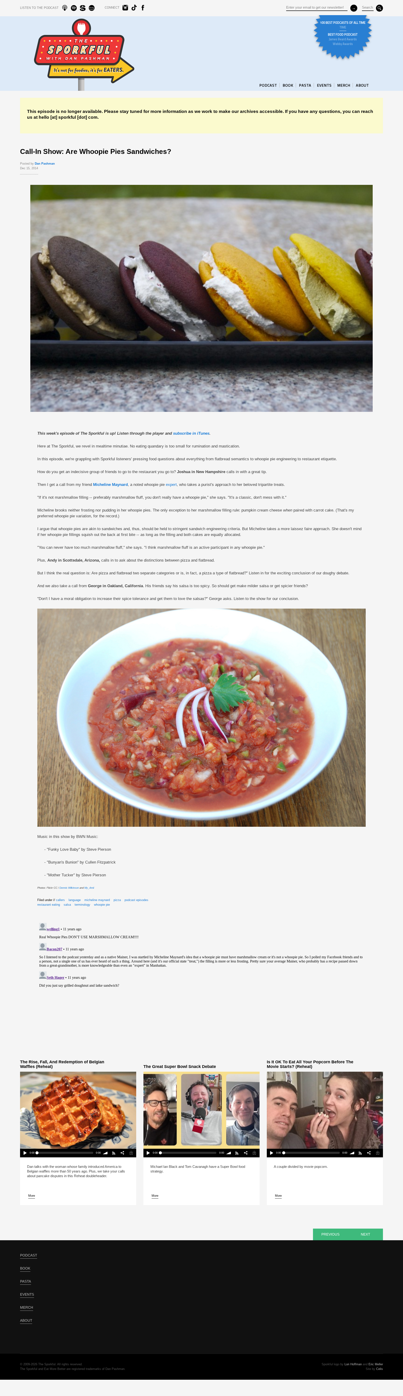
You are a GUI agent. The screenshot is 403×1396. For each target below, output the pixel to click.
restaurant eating (48, 904)
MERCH (343, 85)
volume (105, 1153)
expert (171, 484)
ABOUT (362, 85)
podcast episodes (136, 900)
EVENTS (324, 85)
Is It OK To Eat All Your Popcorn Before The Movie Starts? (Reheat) (310, 1064)
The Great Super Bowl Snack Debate (179, 1066)
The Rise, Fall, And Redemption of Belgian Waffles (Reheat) (62, 1064)
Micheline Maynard (110, 484)
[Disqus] (201, 979)
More (31, 1195)
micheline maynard (97, 900)
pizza (117, 900)
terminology (82, 904)
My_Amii (89, 887)
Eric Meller (375, 1364)
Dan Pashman (45, 163)
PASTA (305, 85)
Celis (379, 1369)
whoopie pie (102, 904)
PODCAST (268, 85)
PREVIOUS (330, 1234)
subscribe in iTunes (191, 433)
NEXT (365, 1234)
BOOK (288, 85)
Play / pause (24, 1153)
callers (60, 900)
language (75, 900)
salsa (67, 904)
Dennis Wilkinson (69, 887)
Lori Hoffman (353, 1364)
